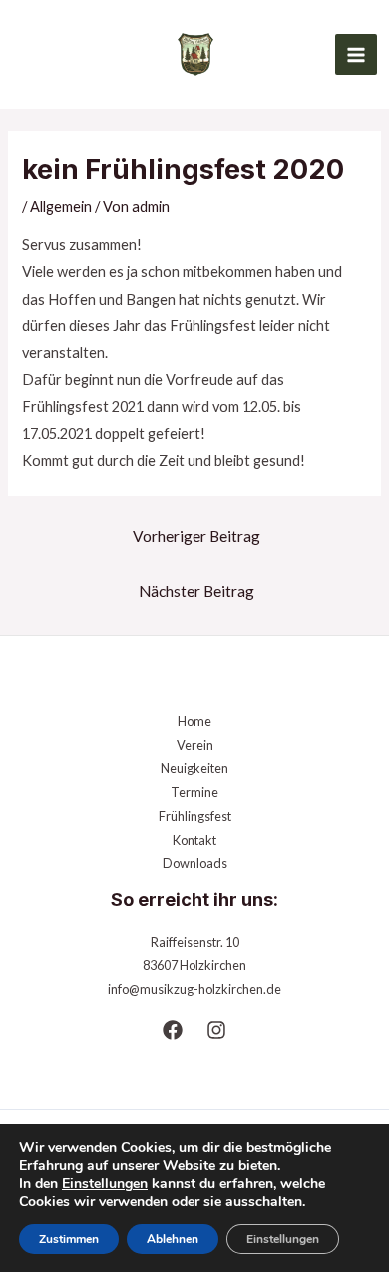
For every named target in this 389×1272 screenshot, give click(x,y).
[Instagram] (216, 1030)
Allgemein (61, 206)
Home (194, 721)
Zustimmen (69, 1239)
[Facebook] (173, 1030)
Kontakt (194, 840)
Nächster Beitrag (196, 591)
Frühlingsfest (195, 816)
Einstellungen (105, 1184)
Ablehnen (172, 1239)
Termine (194, 792)
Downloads (195, 863)
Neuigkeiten (194, 768)
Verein (195, 745)
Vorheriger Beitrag (196, 536)
